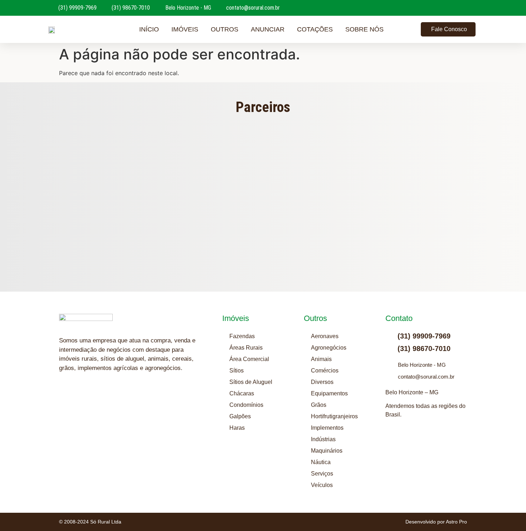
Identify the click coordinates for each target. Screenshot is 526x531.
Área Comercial (249, 359)
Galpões (240, 416)
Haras (237, 428)
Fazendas (242, 336)
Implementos (327, 428)
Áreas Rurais (246, 348)
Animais (321, 359)
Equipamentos (329, 393)
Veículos (322, 485)
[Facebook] (100, 395)
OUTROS (224, 29)
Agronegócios (328, 348)
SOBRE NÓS (364, 29)
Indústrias (323, 439)
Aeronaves (325, 336)
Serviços (322, 474)
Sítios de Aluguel (250, 382)
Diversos (322, 382)
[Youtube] (82, 395)
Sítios (236, 370)
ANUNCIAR (267, 29)
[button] (126, 192)
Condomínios (246, 405)
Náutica (321, 462)
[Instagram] (64, 395)
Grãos (318, 405)
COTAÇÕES (315, 29)
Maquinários (326, 451)
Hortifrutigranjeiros (334, 416)
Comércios (325, 370)
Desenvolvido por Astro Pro (436, 522)
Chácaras (241, 393)
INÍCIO (149, 29)
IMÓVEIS (184, 29)
